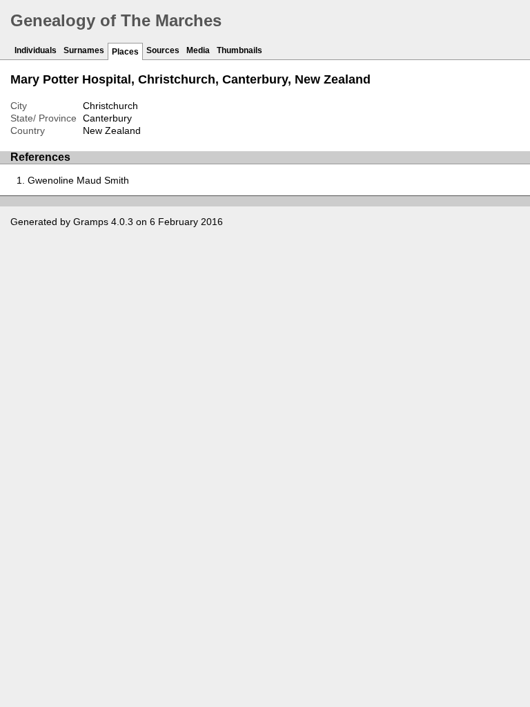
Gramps (90, 221)
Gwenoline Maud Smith (78, 180)
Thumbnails (239, 50)
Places (125, 52)
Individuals (35, 50)
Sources (162, 50)
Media (198, 50)
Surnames (83, 50)
